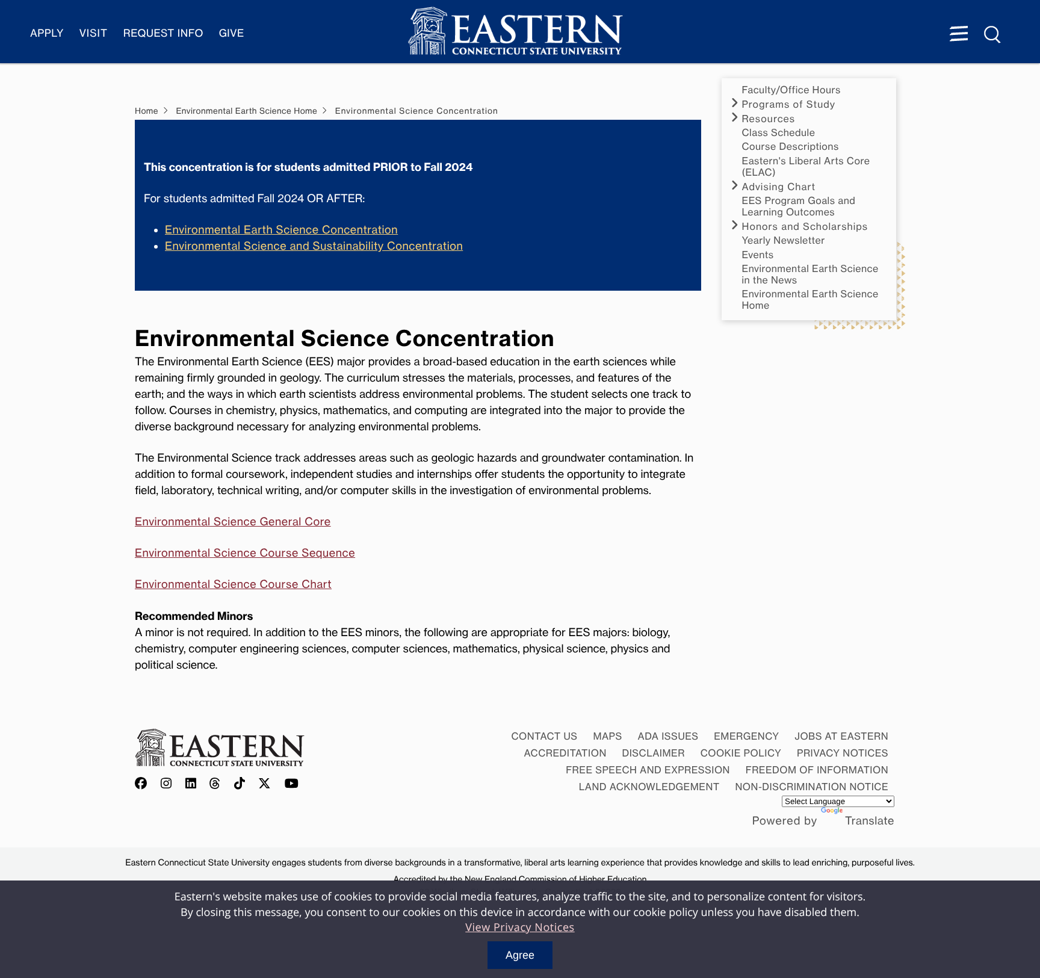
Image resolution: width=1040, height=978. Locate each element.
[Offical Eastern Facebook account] (144, 784)
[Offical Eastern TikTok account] (239, 784)
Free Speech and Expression (648, 770)
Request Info (163, 33)
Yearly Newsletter (783, 240)
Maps (607, 736)
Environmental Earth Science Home (810, 299)
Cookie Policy (741, 753)
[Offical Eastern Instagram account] (166, 784)
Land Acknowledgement (649, 787)
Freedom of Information (817, 770)
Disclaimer (653, 753)
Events (758, 255)
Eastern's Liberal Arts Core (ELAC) (806, 166)
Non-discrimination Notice (812, 787)
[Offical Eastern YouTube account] (292, 784)
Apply (47, 33)
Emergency (746, 736)
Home (146, 111)
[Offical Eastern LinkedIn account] (191, 784)
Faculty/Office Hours (791, 90)
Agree (520, 955)
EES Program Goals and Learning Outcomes (799, 206)
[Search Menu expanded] (993, 35)
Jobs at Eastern (841, 736)
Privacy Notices (842, 753)
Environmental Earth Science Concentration (281, 230)
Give (231, 33)
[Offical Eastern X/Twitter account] (264, 784)
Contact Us (544, 736)
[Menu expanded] (958, 35)
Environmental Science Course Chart (233, 584)
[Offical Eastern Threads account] (215, 784)
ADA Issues (667, 736)
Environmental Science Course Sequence (245, 553)
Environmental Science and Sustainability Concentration (314, 246)
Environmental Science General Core (233, 521)
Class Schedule (779, 132)
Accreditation (565, 753)
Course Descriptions (790, 146)
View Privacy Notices (520, 927)
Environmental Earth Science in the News (810, 274)
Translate (869, 821)
